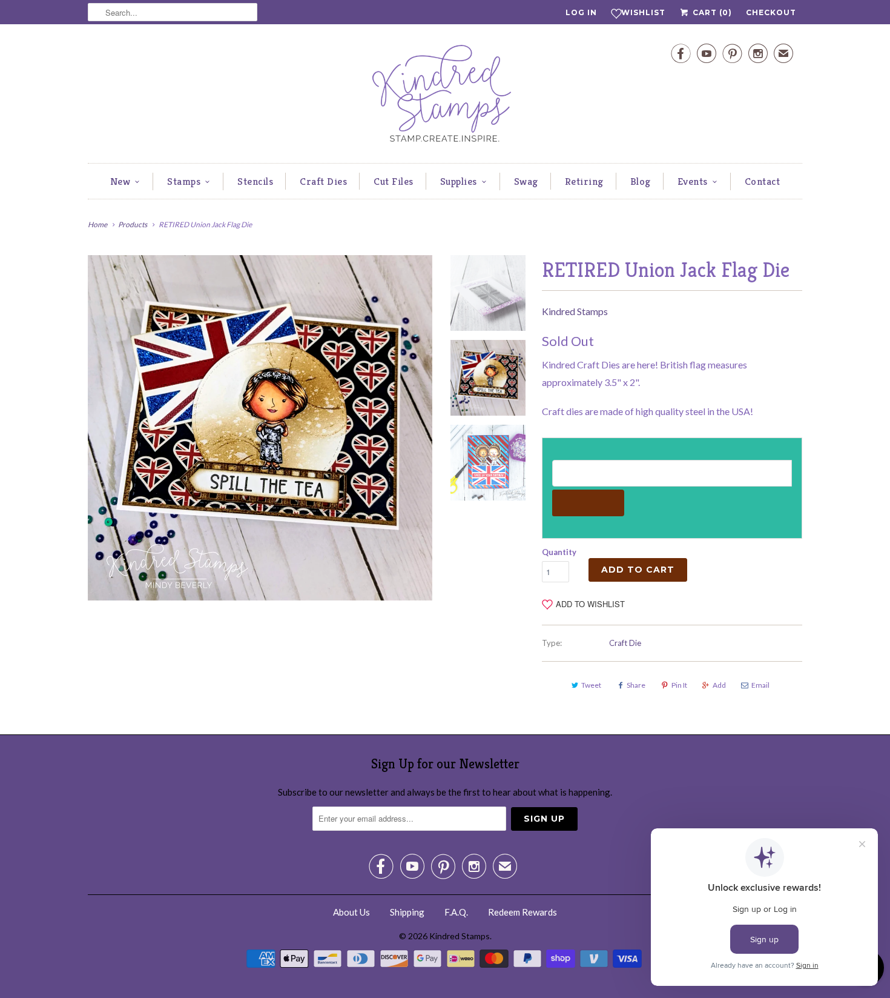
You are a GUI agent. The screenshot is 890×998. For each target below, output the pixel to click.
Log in (581, 12)
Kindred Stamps (575, 311)
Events (692, 181)
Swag (526, 181)
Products (132, 224)
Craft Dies (323, 181)
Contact (762, 181)
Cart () (711, 12)
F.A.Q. (456, 912)
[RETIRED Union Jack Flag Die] (260, 427)
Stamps (183, 181)
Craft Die (625, 643)
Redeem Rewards (522, 912)
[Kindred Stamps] (445, 96)
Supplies (458, 181)
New (120, 181)
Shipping (407, 912)
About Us (351, 912)
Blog (640, 181)
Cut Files (394, 181)
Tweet (591, 685)
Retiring (584, 181)
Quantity (559, 552)
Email (760, 685)
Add (719, 685)
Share (636, 685)
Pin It (679, 685)
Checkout (771, 12)
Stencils (255, 181)
